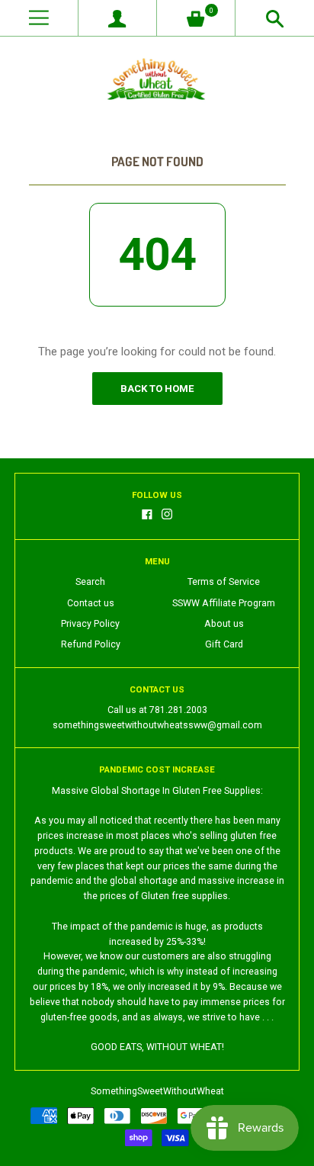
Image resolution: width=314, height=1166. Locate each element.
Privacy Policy (90, 623)
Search (90, 582)
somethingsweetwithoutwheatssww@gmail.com (157, 725)
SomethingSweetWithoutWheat (157, 1091)
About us (224, 623)
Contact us (90, 603)
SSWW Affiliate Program (223, 603)
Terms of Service (223, 582)
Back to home (157, 388)
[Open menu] (39, 18)
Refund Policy (90, 644)
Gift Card (224, 644)
